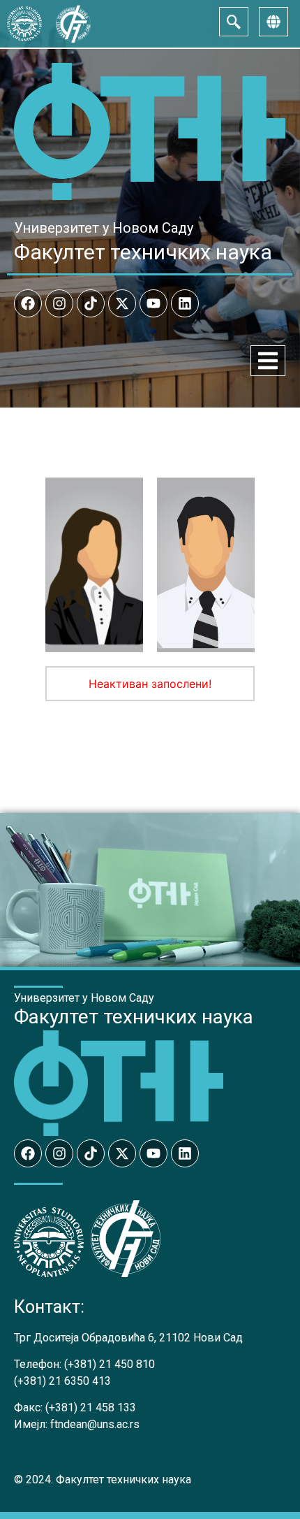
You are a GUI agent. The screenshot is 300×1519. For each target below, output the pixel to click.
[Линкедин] (185, 303)
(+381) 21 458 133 (90, 1407)
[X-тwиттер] (122, 303)
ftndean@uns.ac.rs (95, 1424)
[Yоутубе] (153, 303)
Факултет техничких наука (143, 252)
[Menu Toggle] (267, 360)
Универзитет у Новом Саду (103, 227)
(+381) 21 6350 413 (62, 1381)
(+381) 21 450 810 (109, 1364)
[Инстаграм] (59, 303)
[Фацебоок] (28, 303)
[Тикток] (91, 303)
